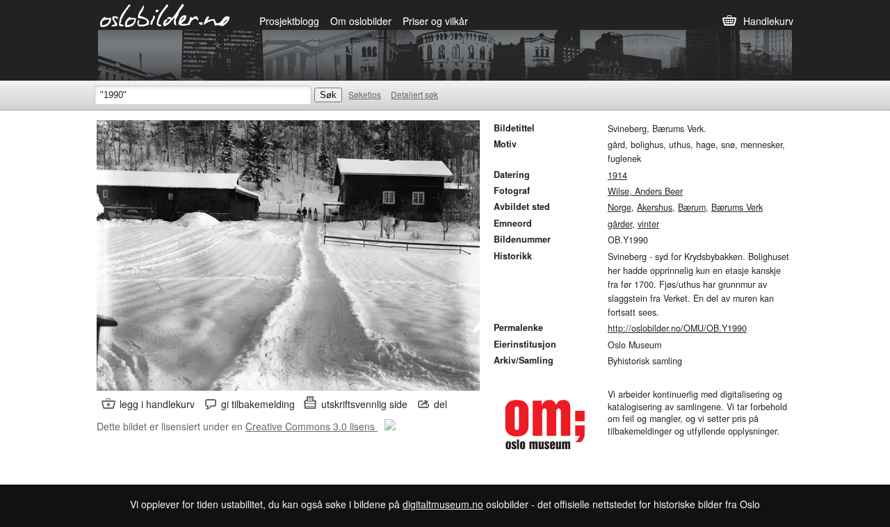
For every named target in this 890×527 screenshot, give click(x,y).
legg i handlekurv (157, 404)
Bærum (692, 207)
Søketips (364, 94)
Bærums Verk (737, 207)
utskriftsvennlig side (364, 404)
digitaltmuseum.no (443, 504)
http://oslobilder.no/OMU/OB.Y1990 (677, 328)
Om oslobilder (360, 21)
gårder (620, 224)
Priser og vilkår (435, 21)
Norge (619, 207)
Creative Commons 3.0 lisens (311, 426)
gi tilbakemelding (258, 404)
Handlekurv (768, 21)
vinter (648, 224)
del (440, 404)
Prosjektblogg (289, 21)
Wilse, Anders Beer (645, 191)
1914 (617, 175)
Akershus (654, 207)
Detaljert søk (414, 94)
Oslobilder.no (165, 15)
